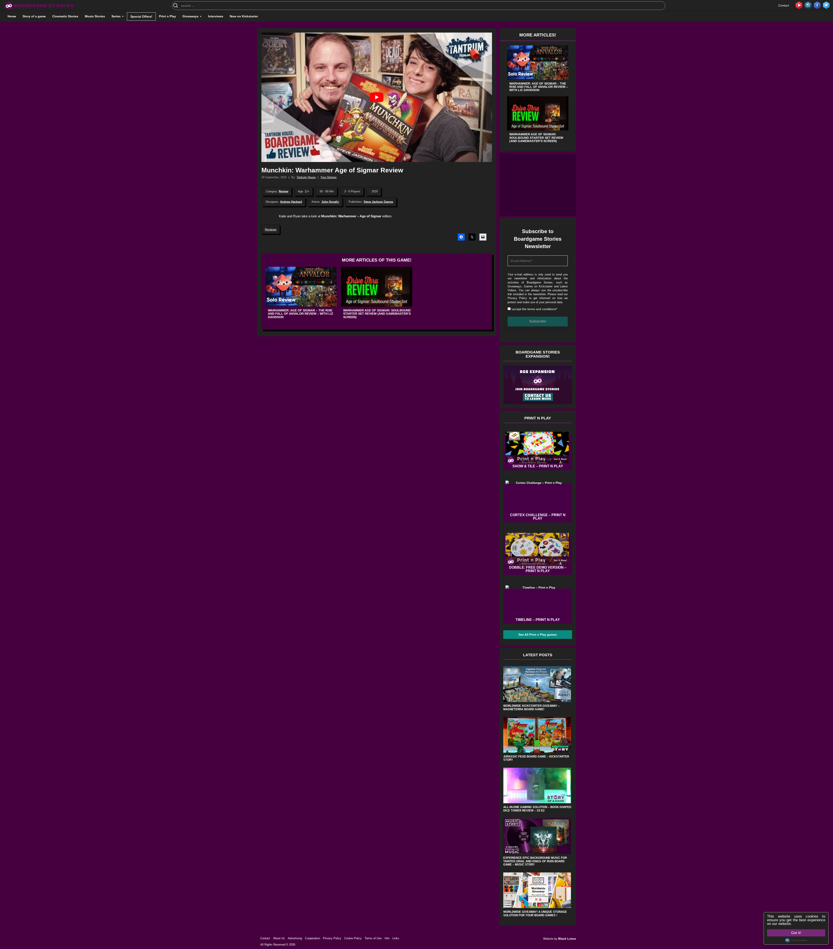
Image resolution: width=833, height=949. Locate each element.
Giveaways (190, 16)
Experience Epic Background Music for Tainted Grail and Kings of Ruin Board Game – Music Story (535, 861)
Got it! (796, 933)
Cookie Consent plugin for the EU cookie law (796, 940)
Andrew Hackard (291, 201)
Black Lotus (567, 938)
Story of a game (34, 16)
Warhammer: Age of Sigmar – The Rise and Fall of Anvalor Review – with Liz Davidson (300, 314)
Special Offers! (141, 16)
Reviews (270, 229)
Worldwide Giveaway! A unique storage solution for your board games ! (535, 913)
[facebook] (817, 5)
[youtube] (798, 5)
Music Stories (95, 16)
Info (387, 938)
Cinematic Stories (65, 16)
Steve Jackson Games (378, 201)
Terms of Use (373, 938)
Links (395, 938)
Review (283, 191)
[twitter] (826, 5)
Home (12, 16)
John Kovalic (330, 201)
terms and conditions (541, 309)
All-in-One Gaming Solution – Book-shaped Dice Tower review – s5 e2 (537, 808)
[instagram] (808, 5)
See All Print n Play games (537, 634)
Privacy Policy (517, 298)
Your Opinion (328, 177)
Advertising (295, 938)
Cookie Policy (353, 938)
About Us (279, 938)
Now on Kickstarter (244, 16)
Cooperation (312, 938)
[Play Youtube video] (376, 97)
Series (116, 16)
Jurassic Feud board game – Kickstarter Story (536, 758)
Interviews (215, 16)
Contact (783, 5)
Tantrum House (306, 177)
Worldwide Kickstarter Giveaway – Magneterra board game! (531, 707)
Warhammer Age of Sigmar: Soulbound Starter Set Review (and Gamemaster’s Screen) (377, 314)
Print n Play (167, 16)
